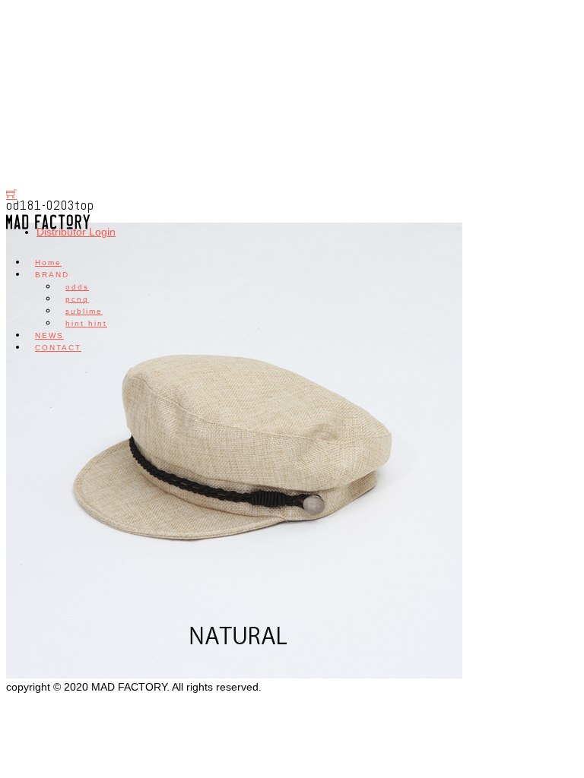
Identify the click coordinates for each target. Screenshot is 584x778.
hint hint (86, 323)
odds (77, 287)
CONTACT (58, 347)
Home (48, 262)
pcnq (77, 299)
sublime (84, 311)
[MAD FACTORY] (48, 229)
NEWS (49, 335)
